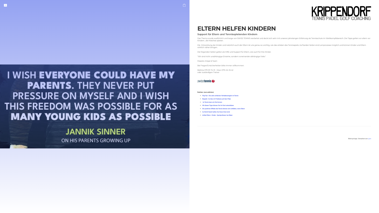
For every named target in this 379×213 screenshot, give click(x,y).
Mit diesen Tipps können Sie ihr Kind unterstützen (218, 105)
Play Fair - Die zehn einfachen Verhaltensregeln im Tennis (220, 96)
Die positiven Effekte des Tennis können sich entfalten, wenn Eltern (223, 109)
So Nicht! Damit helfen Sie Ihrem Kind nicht (216, 112)
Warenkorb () (184, 5)
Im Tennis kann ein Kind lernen (212, 102)
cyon (369, 139)
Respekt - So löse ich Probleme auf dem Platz (216, 99)
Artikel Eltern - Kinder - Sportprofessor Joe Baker (217, 115)
